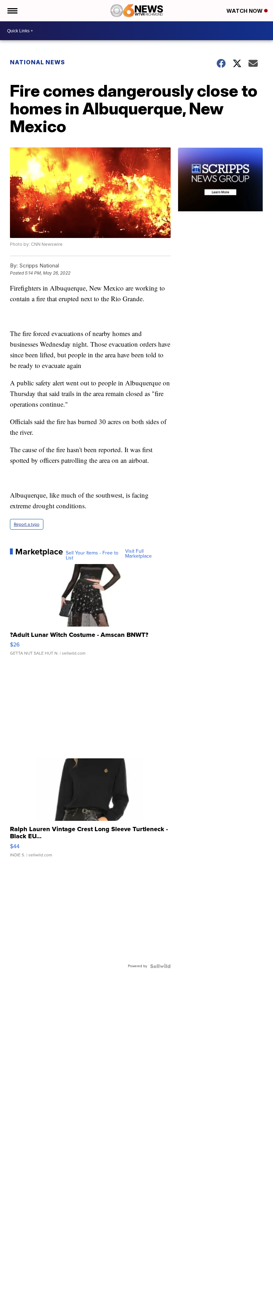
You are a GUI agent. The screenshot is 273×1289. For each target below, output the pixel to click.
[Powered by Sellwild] (160, 966)
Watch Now (245, 10)
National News (37, 62)
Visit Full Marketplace (138, 554)
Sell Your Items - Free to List (92, 555)
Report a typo (26, 524)
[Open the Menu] (11, 10)
